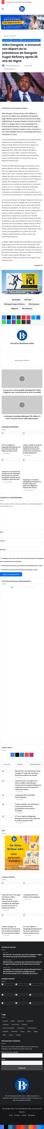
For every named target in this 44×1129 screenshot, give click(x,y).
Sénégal (18, 1035)
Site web (3, 549)
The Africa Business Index (12, 65)
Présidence (27, 308)
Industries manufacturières (30, 40)
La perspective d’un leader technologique (19, 2)
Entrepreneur (21, 1028)
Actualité (16, 300)
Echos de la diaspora (8, 1028)
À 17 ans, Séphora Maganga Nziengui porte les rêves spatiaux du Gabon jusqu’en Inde (11, 448)
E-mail (2, 541)
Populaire (7, 764)
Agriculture (21, 1021)
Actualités (12, 36)
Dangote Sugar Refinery (15, 304)
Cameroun (6, 1024)
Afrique (28, 300)
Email (3, 1059)
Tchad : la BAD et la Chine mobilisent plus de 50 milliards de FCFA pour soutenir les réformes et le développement (32, 449)
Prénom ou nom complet (10, 1052)
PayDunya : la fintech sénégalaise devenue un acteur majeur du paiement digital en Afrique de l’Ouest (32, 484)
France (22, 1031)
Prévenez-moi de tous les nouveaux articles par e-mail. (20, 569)
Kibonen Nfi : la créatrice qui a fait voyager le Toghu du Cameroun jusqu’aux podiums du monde (27, 773)
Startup (11, 1035)
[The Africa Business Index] (22, 9)
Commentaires (35, 764)
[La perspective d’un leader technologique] (7, 798)
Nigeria (15, 308)
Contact (24, 1115)
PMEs (4, 1035)
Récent (20, 764)
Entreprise (5, 1031)
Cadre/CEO (30, 1021)
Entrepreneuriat (32, 1028)
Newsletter (31, 1115)
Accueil (5, 36)
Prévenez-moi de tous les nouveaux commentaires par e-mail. (22, 565)
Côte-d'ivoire (15, 1024)
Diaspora (24, 1024)
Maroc (29, 1031)
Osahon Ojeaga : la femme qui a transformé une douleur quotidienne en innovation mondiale (27, 807)
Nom (2, 532)
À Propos (17, 1115)
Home (11, 1115)
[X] (22, 347)
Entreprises (16, 40)
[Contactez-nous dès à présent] (22, 282)
